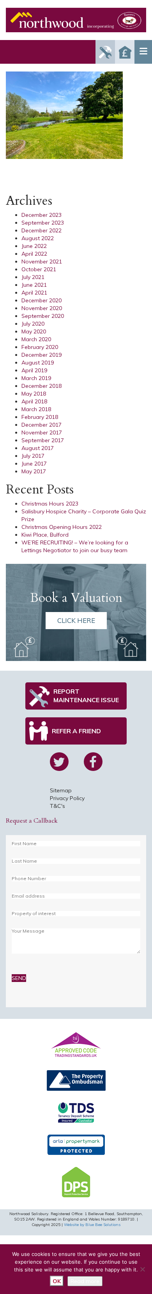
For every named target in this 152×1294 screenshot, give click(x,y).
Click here (76, 620)
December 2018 (41, 385)
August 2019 (37, 362)
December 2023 (41, 214)
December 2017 (41, 424)
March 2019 (36, 378)
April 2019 (34, 370)
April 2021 (34, 292)
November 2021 (41, 261)
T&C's (57, 805)
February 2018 (39, 416)
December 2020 (41, 300)
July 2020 (32, 323)
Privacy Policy (67, 798)
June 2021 (34, 284)
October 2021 (38, 269)
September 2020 (42, 315)
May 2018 (33, 393)
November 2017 (41, 432)
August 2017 (37, 448)
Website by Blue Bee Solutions (92, 1224)
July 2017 (32, 455)
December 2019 (41, 354)
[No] (142, 1269)
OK (57, 1281)
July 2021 (32, 277)
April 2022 (34, 253)
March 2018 (36, 409)
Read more (85, 1281)
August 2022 (37, 238)
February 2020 (39, 347)
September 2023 (42, 222)
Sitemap (61, 790)
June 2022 (34, 245)
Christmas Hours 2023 (49, 503)
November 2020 (41, 308)
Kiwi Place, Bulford (45, 534)
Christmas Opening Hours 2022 (61, 526)
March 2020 (36, 339)
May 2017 (33, 471)
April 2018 (34, 401)
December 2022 (41, 230)
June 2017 (34, 463)
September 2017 (42, 440)
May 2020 (33, 331)
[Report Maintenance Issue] (105, 52)
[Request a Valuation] (124, 52)
